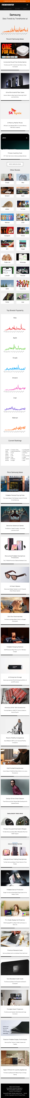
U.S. (24, 454)
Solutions (17, 8)
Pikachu (13, 458)
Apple (15, 338)
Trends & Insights (7, 8)
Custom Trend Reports (15, 1091)
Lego (15, 398)
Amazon (15, 378)
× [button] (28, 1)
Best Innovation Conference (14, 1089)
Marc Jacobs (26, 458)
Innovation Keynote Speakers (14, 1088)
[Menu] (27, 5)
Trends (5, 1093)
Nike (15, 318)
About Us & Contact (14, 1086)
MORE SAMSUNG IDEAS (15, 164)
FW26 (24, 457)
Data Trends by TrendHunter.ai (15, 18)
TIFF (12, 455)
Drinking (25, 452)
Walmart (15, 418)
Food (12, 452)
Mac (12, 457)
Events (25, 8)
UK (12, 454)
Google (15, 358)
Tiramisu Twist (14, 449)
